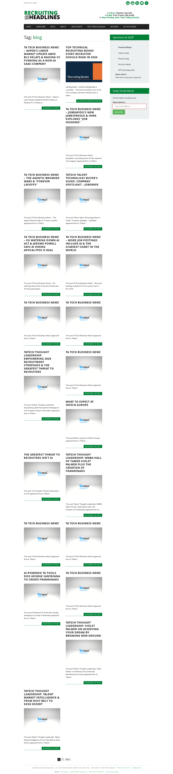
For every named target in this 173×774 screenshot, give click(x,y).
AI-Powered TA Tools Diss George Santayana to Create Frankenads (42, 576)
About (63, 26)
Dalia (109, 15)
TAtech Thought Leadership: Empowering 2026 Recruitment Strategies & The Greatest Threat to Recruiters (39, 362)
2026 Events (76, 26)
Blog (53, 26)
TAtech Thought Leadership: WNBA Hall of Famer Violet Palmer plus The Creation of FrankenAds (84, 463)
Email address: (119, 102)
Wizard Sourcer (94, 101)
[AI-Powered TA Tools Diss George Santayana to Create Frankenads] (42, 607)
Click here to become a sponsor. (128, 77)
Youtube (132, 3)
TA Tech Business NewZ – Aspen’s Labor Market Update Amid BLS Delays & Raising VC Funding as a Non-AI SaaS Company (42, 56)
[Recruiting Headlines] (43, 19)
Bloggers (47, 108)
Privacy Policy (123, 768)
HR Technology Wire (126, 70)
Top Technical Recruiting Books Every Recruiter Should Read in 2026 (82, 52)
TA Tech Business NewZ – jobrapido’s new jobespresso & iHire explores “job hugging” (83, 115)
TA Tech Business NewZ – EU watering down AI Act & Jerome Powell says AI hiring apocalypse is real (41, 243)
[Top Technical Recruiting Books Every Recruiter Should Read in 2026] (84, 82)
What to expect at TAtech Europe (80, 403)
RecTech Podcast (96, 772)
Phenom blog (123, 59)
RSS (137, 3)
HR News (114, 26)
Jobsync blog (123, 53)
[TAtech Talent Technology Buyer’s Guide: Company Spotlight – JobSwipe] (84, 212)
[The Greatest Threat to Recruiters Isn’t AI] (42, 485)
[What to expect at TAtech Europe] (84, 433)
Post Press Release (96, 26)
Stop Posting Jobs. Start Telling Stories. (121, 17)
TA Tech (55, 108)
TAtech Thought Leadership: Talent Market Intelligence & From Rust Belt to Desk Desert (42, 697)
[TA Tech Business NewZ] (42, 330)
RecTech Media (124, 64)
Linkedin (128, 3)
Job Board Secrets (78, 772)
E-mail (142, 3)
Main (28, 26)
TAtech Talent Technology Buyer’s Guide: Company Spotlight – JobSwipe (82, 179)
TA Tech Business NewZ (41, 302)
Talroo (112, 13)
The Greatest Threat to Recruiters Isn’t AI (42, 456)
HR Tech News (129, 26)
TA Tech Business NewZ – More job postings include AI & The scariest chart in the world (83, 243)
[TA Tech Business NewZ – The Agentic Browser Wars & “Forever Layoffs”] (42, 212)
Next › (68, 759)
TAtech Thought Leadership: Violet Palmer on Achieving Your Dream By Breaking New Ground (83, 629)
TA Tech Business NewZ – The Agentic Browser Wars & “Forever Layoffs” (41, 179)
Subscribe (40, 26)
